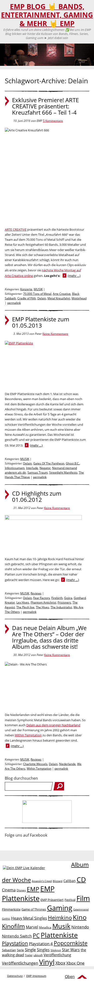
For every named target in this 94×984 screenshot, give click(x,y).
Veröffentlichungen (20, 963)
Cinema (9, 890)
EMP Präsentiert (52, 900)
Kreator (10, 602)
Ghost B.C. (73, 463)
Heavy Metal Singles (29, 918)
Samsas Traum (37, 472)
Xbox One (75, 963)
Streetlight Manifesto (63, 472)
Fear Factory (41, 598)
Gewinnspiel (81, 909)
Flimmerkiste (11, 909)
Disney (21, 890)
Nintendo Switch (17, 936)
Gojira (68, 598)
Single (30, 949)
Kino (80, 917)
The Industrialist (61, 607)
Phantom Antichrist (43, 602)
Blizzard (57, 881)
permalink (14, 303)
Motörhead (79, 298)
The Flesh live (25, 607)
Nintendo (80, 927)
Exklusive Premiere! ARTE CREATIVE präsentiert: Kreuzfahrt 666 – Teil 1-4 (45, 106)
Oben (70, 976)
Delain (41, 298)
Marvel (32, 927)
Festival (70, 900)
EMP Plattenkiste (28, 893)
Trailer (29, 955)
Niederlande (67, 764)
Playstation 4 (41, 943)
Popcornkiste (70, 943)
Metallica (45, 927)
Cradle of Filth (26, 298)
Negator (45, 468)
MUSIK (38, 289)
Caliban (69, 880)
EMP (33, 889)
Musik (61, 926)
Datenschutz (15, 976)
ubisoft (38, 955)
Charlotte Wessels (35, 764)
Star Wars (71, 949)
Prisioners (64, 602)
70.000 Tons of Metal (37, 294)
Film (83, 898)
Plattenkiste (59, 934)
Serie (20, 950)
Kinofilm (13, 926)
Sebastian (9, 950)
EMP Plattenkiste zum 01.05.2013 (40, 322)
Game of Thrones (33, 909)
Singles (43, 949)
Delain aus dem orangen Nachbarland (53, 725)
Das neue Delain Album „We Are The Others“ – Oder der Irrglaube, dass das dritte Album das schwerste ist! (49, 637)
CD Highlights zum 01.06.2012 (36, 496)
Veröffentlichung (57, 954)
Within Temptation (28, 735)
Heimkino (60, 917)
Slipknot (56, 950)
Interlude (32, 468)
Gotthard (80, 598)
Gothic (6, 918)
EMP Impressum (36, 976)
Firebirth (57, 598)
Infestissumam (15, 468)
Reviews (36, 593)
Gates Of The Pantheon (48, 463)
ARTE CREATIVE (16, 229)
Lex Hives (22, 602)
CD (81, 879)
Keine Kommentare (55, 334)
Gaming (59, 908)
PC (36, 935)
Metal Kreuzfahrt (58, 298)
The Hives (42, 607)
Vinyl (46, 962)
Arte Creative (62, 294)
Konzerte (26, 289)
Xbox (60, 963)
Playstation (15, 943)
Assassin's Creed (42, 881)
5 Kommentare (53, 121)
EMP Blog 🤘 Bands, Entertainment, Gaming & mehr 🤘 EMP (47, 15)
